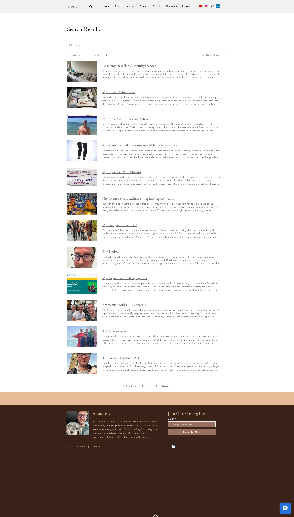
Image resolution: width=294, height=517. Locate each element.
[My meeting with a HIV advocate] (82, 310)
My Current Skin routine (118, 92)
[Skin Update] (82, 257)
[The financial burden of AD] (82, 363)
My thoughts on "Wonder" (119, 225)
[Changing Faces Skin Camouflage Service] (82, 71)
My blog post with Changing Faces (124, 278)
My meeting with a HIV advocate (124, 304)
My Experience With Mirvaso (121, 172)
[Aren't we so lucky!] (82, 336)
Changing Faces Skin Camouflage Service (129, 65)
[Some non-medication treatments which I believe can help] (82, 150)
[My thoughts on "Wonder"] (82, 230)
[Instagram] (207, 6)
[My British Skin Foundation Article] (82, 124)
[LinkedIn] (218, 6)
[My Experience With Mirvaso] (82, 177)
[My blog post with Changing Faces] (82, 283)
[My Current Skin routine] (82, 97)
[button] (128, 386)
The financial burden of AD (120, 358)
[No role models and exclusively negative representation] (82, 204)
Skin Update (110, 251)
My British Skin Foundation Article (125, 118)
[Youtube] (201, 6)
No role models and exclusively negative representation (138, 198)
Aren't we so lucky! (114, 331)
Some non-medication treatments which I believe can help (140, 145)
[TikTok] (212, 6)
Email (171, 418)
